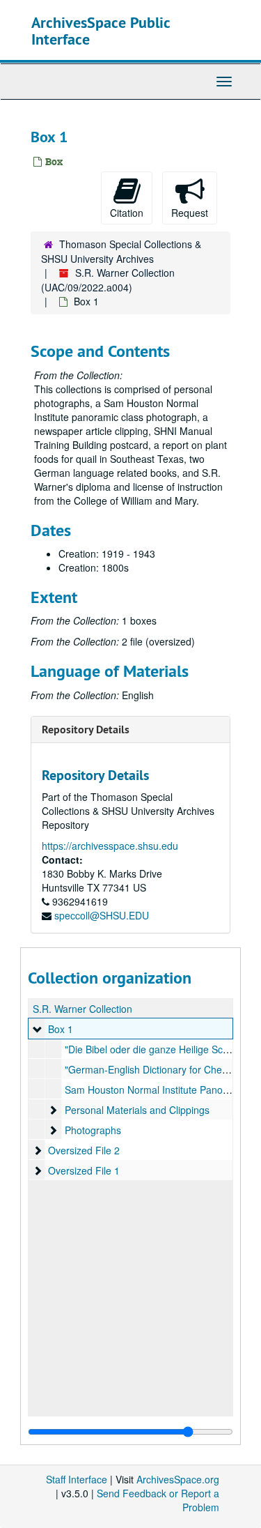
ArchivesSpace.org (177, 1479)
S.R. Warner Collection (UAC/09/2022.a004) (108, 280)
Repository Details (85, 729)
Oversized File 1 (84, 1170)
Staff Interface (76, 1479)
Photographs (93, 1130)
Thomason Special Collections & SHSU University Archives (121, 251)
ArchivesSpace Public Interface (100, 31)
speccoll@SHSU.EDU (101, 915)
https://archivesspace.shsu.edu (110, 846)
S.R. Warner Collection (82, 1009)
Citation (126, 213)
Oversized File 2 (84, 1150)
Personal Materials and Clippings (137, 1110)
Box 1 (60, 1029)
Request (189, 213)
